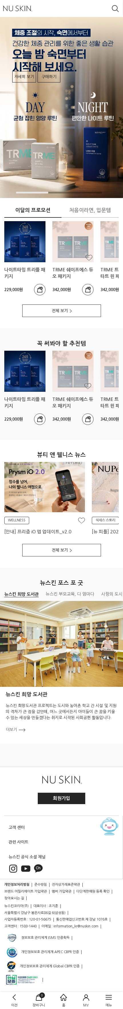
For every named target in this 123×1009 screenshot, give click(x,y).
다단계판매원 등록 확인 (93, 891)
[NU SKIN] (17, 8)
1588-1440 (28, 926)
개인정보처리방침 (16, 884)
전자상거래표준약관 (66, 884)
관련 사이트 (18, 842)
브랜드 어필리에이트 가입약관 (25, 891)
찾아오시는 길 (14, 898)
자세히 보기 (24, 77)
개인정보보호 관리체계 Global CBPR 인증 (49, 966)
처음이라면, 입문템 (90, 210)
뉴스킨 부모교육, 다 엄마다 (69, 594)
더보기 (11, 730)
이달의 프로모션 (33, 210)
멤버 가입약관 (62, 891)
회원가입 (61, 798)
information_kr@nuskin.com (75, 926)
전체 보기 (60, 311)
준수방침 (40, 884)
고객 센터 (17, 828)
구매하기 (48, 77)
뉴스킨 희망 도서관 (21, 594)
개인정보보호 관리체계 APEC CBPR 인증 (49, 952)
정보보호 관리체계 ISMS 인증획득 (45, 938)
